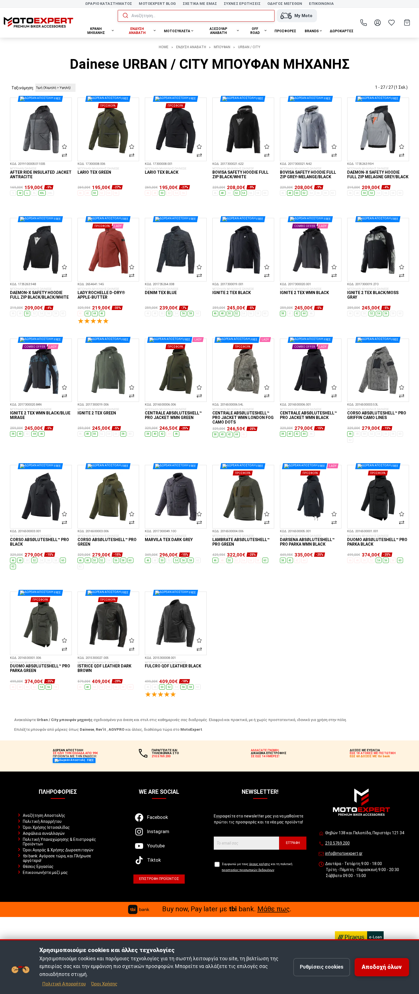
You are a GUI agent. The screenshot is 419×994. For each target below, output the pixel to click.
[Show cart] (407, 22)
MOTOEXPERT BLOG (157, 3)
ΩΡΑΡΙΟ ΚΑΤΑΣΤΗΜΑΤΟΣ (108, 3)
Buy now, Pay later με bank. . (226, 909)
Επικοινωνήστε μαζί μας (45, 872)
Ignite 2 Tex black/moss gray (372, 293)
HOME (163, 47)
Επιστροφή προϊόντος (159, 879)
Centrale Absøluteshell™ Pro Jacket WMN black (308, 414)
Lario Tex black (165, 171)
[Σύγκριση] (64, 155)
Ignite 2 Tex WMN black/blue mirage (40, 414)
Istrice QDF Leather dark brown (104, 667)
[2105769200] (364, 23)
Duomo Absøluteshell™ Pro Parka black (377, 540)
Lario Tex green (98, 171)
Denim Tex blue (161, 291)
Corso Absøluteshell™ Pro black (39, 540)
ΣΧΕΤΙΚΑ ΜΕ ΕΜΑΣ (200, 3)
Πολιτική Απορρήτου (42, 821)
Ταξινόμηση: (22, 88)
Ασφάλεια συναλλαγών (44, 833)
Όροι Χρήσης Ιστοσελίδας (46, 827)
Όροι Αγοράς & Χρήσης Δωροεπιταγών (58, 850)
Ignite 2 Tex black (233, 291)
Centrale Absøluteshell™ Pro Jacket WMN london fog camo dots (243, 416)
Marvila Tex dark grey (169, 538)
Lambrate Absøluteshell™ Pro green (241, 540)
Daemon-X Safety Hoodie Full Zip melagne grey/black (377, 173)
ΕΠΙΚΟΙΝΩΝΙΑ (321, 3)
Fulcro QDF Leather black (173, 665)
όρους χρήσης (259, 864)
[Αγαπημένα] (392, 23)
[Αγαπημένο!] (64, 146)
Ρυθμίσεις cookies (321, 967)
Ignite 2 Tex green (98, 411)
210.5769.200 (337, 843)
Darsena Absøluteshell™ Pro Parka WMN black (307, 540)
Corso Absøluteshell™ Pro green (107, 540)
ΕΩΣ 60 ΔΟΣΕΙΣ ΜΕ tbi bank (370, 756)
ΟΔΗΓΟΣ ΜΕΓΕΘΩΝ (284, 3)
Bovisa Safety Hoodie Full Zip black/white (240, 173)
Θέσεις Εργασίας (38, 866)
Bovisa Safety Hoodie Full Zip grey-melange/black (308, 173)
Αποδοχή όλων (382, 967)
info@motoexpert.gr (344, 853)
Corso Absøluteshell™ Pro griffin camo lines (376, 414)
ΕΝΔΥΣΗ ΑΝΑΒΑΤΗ (191, 47)
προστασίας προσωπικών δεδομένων (248, 870)
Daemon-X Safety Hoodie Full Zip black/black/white (39, 293)
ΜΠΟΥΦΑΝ (222, 47)
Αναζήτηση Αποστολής (44, 815)
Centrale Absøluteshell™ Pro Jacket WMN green (173, 414)
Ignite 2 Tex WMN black (304, 291)
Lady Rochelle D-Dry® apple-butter (101, 293)
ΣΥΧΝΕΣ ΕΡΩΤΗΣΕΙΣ (242, 3)
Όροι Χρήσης (104, 984)
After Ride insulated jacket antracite (41, 173)
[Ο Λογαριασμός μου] (378, 23)
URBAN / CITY (249, 47)
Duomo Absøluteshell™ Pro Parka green (40, 667)
